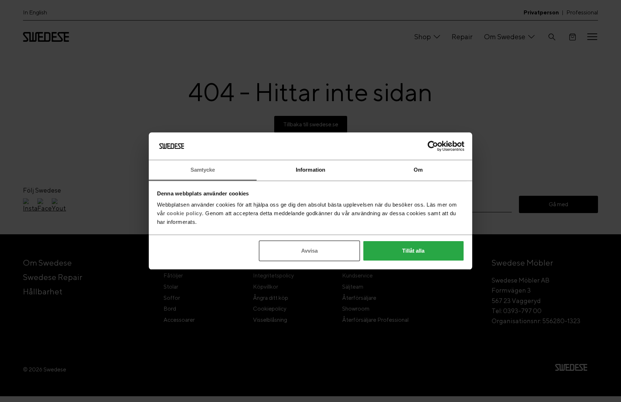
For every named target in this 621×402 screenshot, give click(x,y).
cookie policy (184, 213)
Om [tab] (418, 170)
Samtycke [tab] (202, 170)
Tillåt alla (413, 251)
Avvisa (309, 251)
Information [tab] (310, 170)
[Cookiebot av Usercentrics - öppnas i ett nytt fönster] (432, 146)
